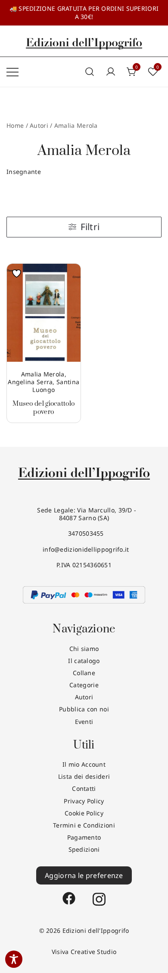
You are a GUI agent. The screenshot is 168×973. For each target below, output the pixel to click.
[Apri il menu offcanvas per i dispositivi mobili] (12, 71)
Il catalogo (84, 661)
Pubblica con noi (84, 709)
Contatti (84, 788)
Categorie (84, 685)
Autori (84, 697)
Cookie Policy (84, 813)
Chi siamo (84, 648)
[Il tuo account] (111, 72)
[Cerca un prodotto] (89, 71)
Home (15, 125)
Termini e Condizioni (84, 825)
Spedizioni (84, 849)
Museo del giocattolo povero (43, 408)
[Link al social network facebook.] (68, 894)
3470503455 (84, 533)
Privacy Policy (84, 801)
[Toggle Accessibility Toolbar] (13, 959)
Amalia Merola (43, 374)
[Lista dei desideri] (18, 273)
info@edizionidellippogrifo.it (84, 549)
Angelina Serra (30, 382)
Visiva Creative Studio (84, 952)
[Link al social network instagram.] (99, 894)
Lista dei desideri (84, 776)
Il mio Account (84, 764)
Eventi (84, 721)
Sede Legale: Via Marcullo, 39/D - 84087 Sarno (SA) (84, 514)
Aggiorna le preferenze (84, 875)
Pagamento (84, 837)
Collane (84, 673)
